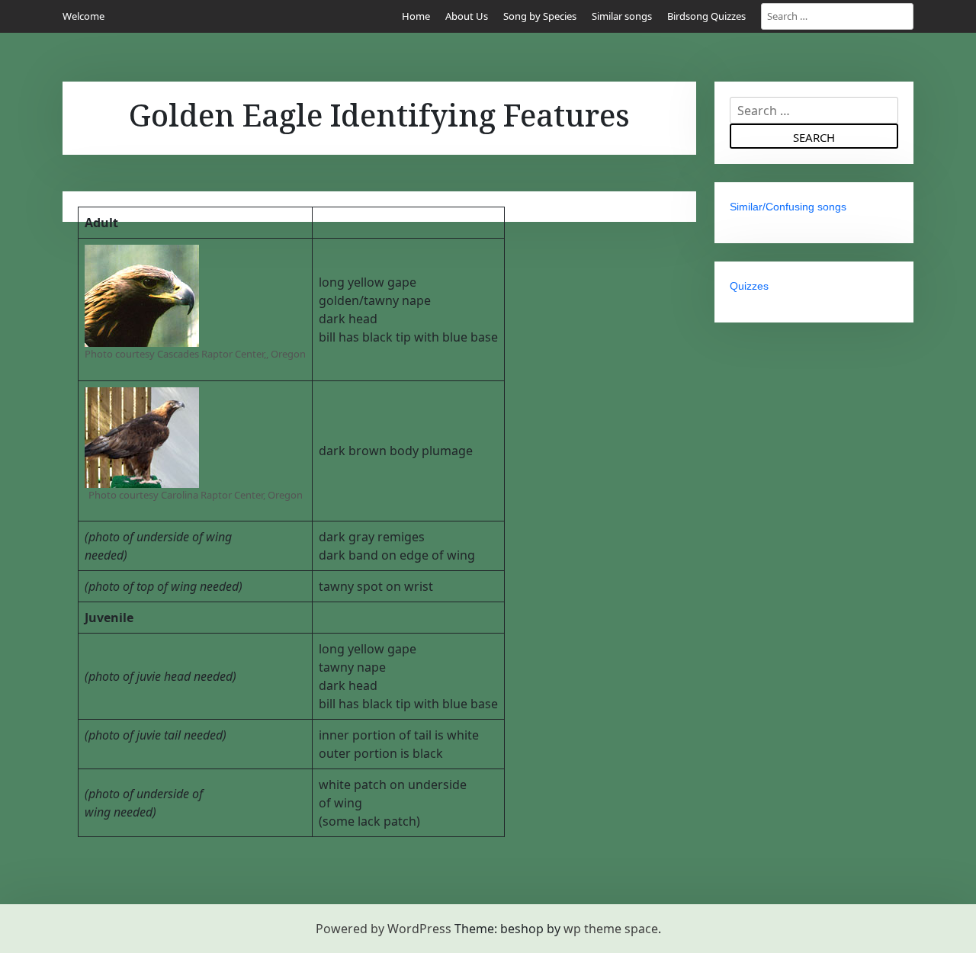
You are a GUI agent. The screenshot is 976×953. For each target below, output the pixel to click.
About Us (466, 16)
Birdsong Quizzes (706, 16)
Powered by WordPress (383, 928)
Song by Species (539, 16)
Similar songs (622, 16)
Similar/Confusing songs (788, 207)
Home (416, 16)
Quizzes (749, 286)
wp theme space (610, 928)
